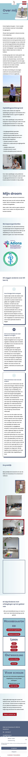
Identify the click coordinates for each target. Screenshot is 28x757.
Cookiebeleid (10, 755)
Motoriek (14, 663)
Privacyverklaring (16, 755)
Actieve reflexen (14, 659)
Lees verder (14, 686)
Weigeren (14, 751)
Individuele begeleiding (14, 630)
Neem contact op (9, 714)
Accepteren (14, 748)
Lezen (14, 643)
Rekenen (14, 647)
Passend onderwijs (14, 634)
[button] (26, 739)
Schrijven (14, 650)
